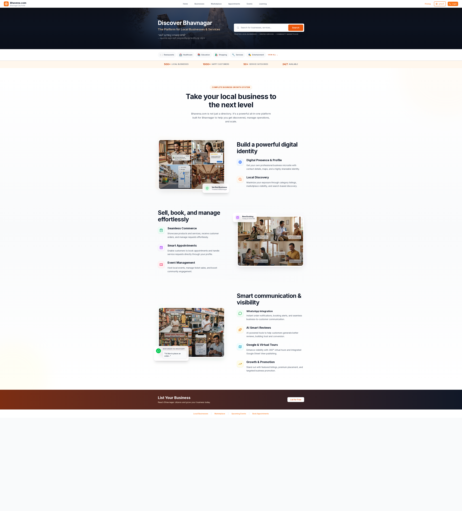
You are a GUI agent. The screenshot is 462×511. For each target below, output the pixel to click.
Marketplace (216, 4)
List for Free (295, 399)
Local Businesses (200, 414)
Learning (263, 4)
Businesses (199, 4)
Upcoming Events (238, 414)
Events (249, 4)
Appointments (234, 4)
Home (185, 4)
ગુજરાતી (441, 4)
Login (454, 4)
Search (295, 27)
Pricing (428, 4)
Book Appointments (260, 414)
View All (273, 55)
